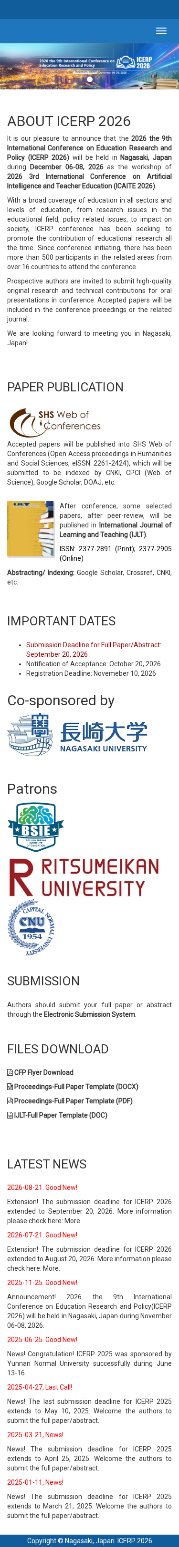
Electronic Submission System (89, 1014)
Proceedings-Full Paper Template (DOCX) (76, 1086)
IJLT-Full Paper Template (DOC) (60, 1115)
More (72, 1221)
